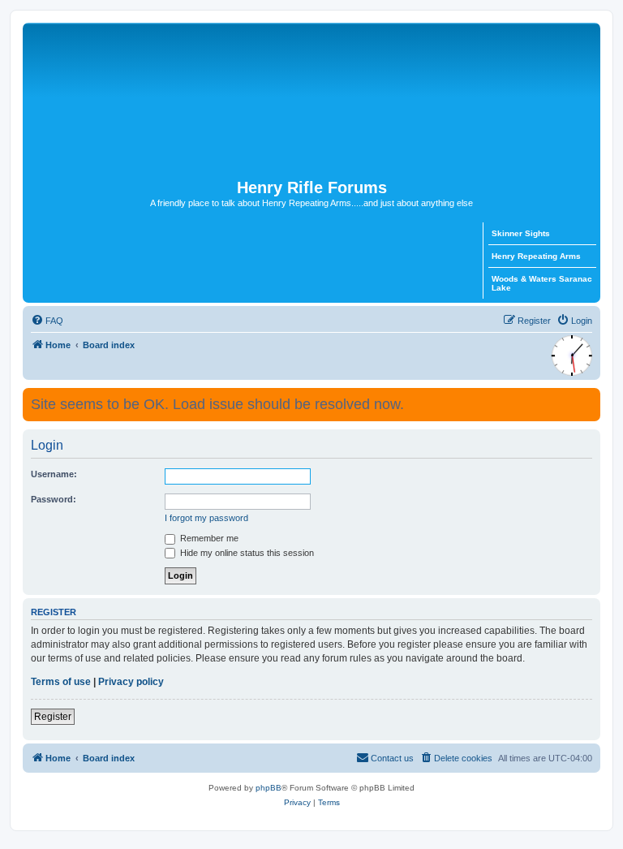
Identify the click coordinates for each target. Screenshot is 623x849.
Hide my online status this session (246, 553)
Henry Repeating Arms (536, 256)
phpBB (268, 787)
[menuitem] (47, 320)
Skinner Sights (521, 233)
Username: (54, 474)
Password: (53, 499)
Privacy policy (131, 681)
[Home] (311, 100)
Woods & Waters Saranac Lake (542, 283)
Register (52, 716)
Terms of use (61, 681)
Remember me (208, 538)
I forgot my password (206, 518)
